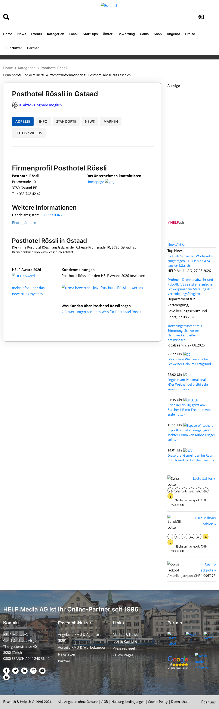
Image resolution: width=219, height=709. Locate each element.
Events (36, 34)
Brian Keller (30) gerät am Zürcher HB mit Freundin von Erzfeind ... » (189, 409)
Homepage (95, 181)
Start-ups (90, 34)
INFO (43, 121)
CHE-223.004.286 (53, 215)
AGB (104, 701)
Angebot (173, 34)
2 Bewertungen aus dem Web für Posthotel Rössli (101, 311)
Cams (144, 34)
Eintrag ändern (24, 222)
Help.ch (25, 701)
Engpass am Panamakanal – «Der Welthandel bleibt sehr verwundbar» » (187, 384)
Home (7, 34)
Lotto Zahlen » (204, 478)
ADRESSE (22, 121)
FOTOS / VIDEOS (28, 133)
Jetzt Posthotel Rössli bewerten (118, 287)
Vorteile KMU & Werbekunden (82, 647)
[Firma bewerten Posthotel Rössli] (76, 287)
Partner (33, 48)
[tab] (171, 244)
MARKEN (111, 121)
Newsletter (66, 654)
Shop (158, 34)
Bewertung (126, 34)
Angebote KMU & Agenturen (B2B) (81, 637)
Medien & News (125, 634)
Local (73, 34)
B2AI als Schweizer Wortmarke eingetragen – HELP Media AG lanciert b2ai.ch (190, 261)
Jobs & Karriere (125, 641)
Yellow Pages (123, 655)
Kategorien (55, 34)
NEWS (90, 121)
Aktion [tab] (181, 244)
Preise (190, 34)
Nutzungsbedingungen (128, 701)
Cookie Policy (158, 701)
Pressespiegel (124, 648)
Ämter (107, 34)
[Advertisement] (193, 153)
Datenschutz (180, 701)
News (21, 34)
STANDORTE (66, 121)
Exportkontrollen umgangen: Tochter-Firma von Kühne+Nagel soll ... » (191, 435)
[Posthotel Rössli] (28, 275)
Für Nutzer (14, 48)
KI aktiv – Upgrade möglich (40, 105)
